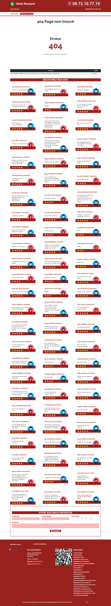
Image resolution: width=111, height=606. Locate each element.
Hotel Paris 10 (77, 568)
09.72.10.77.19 (38, 561)
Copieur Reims (77, 555)
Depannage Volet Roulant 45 (82, 582)
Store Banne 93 (77, 574)
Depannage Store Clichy (80, 559)
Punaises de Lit (77, 570)
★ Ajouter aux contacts (80, 595)
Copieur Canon (77, 553)
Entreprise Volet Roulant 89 (82, 589)
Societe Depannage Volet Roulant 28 (84, 584)
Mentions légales (15, 544)
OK (87, 602)
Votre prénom (46, 516)
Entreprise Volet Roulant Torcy (83, 591)
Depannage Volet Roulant (93, 9)
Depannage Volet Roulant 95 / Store (84, 593)
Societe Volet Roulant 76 (81, 587)
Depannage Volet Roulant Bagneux (84, 563)
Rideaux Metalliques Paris (81, 572)
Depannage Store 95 (79, 576)
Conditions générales (39, 544)
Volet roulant (14, 9)
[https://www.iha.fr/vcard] (64, 557)
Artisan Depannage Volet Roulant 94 (84, 580)
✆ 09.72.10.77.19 (84, 3)
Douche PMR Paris (78, 565)
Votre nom (15, 516)
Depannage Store (78, 557)
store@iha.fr (35, 559)
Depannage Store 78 (79, 578)
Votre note (75, 516)
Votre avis (15, 522)
